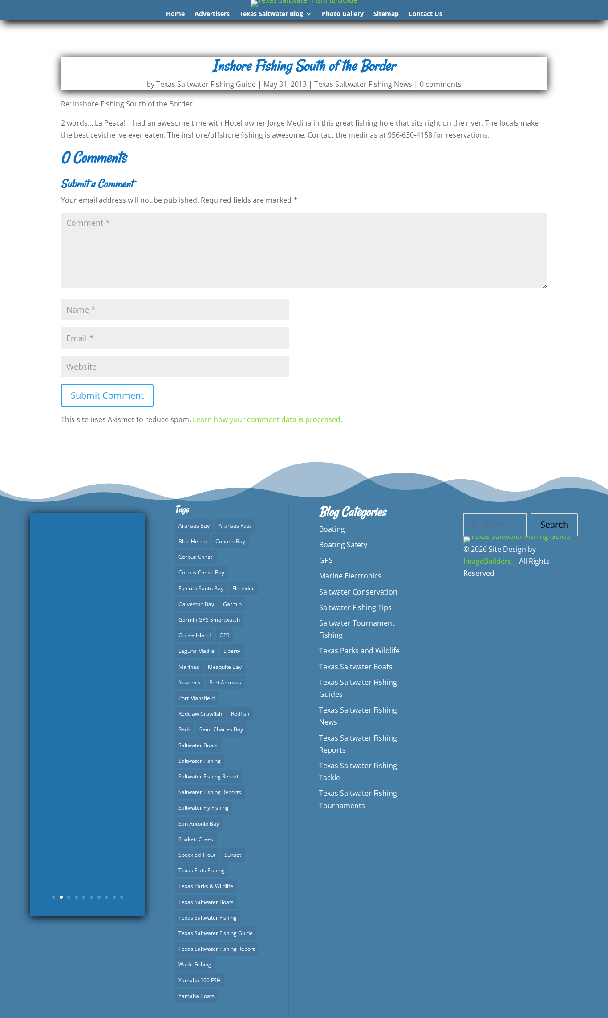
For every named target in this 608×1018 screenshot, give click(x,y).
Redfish (240, 713)
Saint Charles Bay (221, 729)
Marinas (188, 667)
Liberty (231, 651)
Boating (332, 529)
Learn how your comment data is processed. (267, 419)
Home (175, 14)
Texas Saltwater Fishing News (363, 84)
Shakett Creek (195, 839)
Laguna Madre (196, 651)
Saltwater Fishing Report (208, 776)
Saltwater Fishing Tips (355, 607)
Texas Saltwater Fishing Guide (206, 84)
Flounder (243, 588)
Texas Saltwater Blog (271, 14)
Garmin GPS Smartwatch (209, 619)
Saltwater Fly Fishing (203, 807)
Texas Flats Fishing (201, 870)
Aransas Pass (235, 525)
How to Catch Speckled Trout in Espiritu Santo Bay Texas (88, 672)
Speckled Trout (196, 855)
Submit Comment (107, 395)
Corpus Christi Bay (201, 572)
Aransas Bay (194, 525)
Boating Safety (343, 545)
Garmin (232, 604)
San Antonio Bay (198, 823)
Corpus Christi (196, 557)
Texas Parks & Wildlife (205, 886)
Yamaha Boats (196, 996)
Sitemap (386, 14)
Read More (87, 844)
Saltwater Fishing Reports (209, 792)
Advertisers (212, 14)
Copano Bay (230, 541)
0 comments (441, 84)
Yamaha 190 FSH (199, 980)
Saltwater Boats (198, 745)
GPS (224, 635)
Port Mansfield (196, 698)
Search (554, 524)
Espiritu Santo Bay (200, 588)
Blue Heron (192, 541)
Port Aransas (225, 682)
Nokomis (189, 682)
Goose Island (194, 635)
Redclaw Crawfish (200, 713)
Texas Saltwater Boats (206, 902)
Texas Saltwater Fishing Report (216, 949)
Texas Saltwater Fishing (207, 917)
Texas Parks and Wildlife (359, 651)
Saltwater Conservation (358, 592)
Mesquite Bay (225, 667)
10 (121, 897)
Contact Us (425, 14)
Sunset (232, 855)
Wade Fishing (194, 964)
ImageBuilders (487, 561)
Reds (184, 729)
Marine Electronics (350, 576)
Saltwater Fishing (199, 761)
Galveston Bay (196, 604)
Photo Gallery (343, 14)
